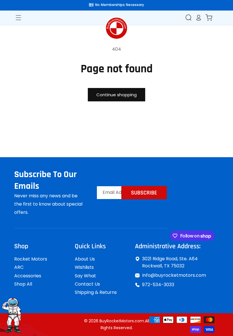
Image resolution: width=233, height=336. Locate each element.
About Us (85, 259)
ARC (19, 267)
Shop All (23, 284)
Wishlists (84, 267)
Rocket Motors (30, 259)
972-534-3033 (158, 284)
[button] (188, 17)
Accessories (27, 276)
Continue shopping (116, 95)
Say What (85, 276)
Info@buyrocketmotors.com (174, 275)
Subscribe (144, 192)
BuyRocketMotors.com (121, 321)
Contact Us (87, 284)
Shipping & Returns (96, 292)
